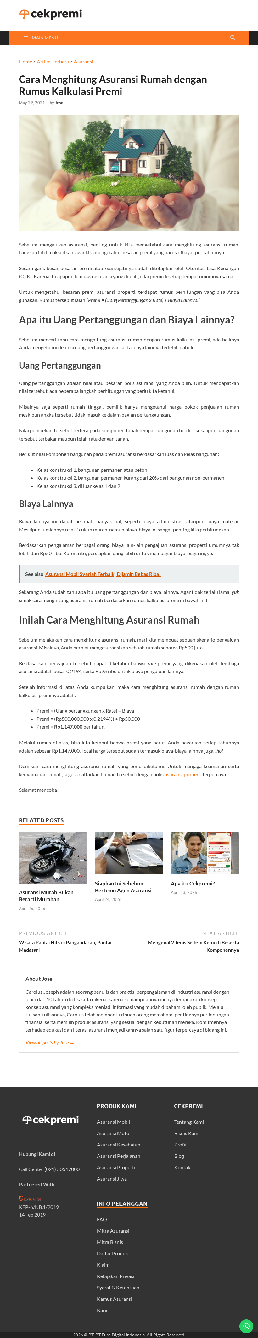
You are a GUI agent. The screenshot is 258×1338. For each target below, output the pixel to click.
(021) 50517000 (62, 1169)
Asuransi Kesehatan (118, 1144)
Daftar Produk (112, 1253)
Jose (59, 102)
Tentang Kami (189, 1122)
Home (25, 61)
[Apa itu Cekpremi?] (205, 876)
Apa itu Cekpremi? (193, 883)
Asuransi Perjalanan (118, 1156)
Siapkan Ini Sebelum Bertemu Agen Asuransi (123, 887)
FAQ (102, 1219)
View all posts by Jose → (50, 1042)
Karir (102, 1310)
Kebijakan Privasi (115, 1276)
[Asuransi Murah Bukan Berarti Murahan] (53, 885)
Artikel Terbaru (53, 61)
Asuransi (83, 61)
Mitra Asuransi (113, 1231)
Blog (179, 1156)
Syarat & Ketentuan (118, 1287)
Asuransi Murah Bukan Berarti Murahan (46, 896)
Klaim (103, 1265)
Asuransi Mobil (113, 1122)
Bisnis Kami (186, 1133)
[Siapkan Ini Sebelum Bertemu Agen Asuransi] (129, 876)
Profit (180, 1144)
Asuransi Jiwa (112, 1178)
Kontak (182, 1167)
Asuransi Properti (116, 1167)
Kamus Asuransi (114, 1299)
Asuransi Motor (114, 1133)
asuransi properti (183, 774)
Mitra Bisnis (110, 1242)
